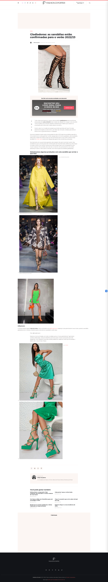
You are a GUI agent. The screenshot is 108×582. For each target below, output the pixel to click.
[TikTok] (30, 3)
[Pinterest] (35, 3)
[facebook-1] (52, 570)
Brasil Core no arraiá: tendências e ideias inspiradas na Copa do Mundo (41, 505)
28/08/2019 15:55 (58, 493)
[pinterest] (55, 570)
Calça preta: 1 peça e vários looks (63, 492)
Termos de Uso (61, 579)
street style (39, 139)
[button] (50, 42)
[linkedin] (58, 570)
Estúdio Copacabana (70, 577)
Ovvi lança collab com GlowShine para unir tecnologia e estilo (41, 500)
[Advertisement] (54, 21)
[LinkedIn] (33, 3)
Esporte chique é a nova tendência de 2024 (65, 505)
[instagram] (46, 570)
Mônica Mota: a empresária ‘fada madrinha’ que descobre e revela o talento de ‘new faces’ (41, 493)
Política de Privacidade (52, 579)
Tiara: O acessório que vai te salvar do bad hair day (66, 500)
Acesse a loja (68, 107)
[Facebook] (25, 3)
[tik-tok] (61, 570)
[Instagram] (22, 3)
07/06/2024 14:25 (58, 507)
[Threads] (28, 3)
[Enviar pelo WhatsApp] (31, 127)
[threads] (49, 570)
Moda (31, 31)
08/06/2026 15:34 (34, 507)
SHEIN (66, 345)
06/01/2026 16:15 (33, 496)
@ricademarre (53, 328)
